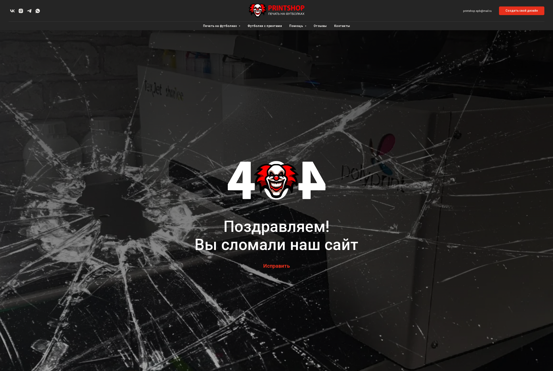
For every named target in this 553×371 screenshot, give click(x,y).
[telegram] (29, 11)
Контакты (342, 26)
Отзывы (320, 26)
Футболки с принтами (265, 26)
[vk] (12, 11)
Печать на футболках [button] (220, 26)
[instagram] (21, 11)
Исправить (276, 266)
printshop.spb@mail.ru (477, 11)
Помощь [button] (296, 26)
